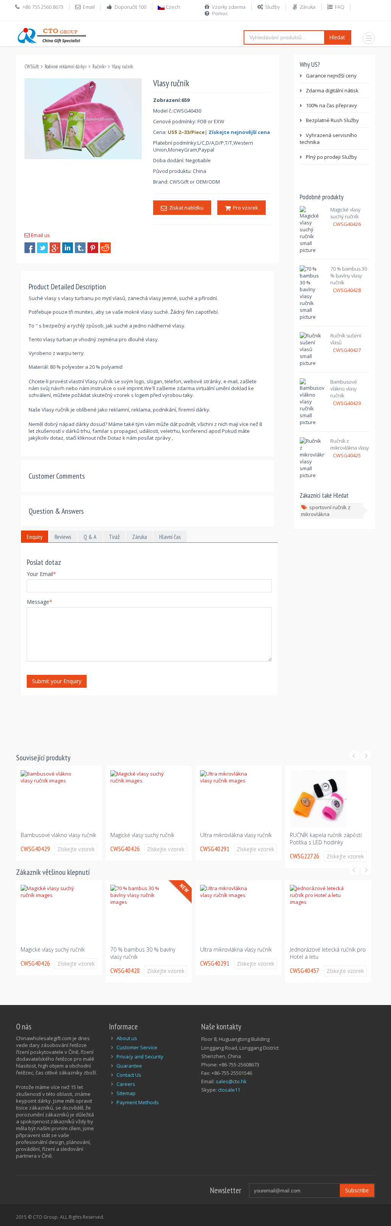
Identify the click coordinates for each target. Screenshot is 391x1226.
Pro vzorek (244, 207)
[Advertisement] (155, 719)
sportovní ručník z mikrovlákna (326, 511)
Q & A (90, 536)
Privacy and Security (139, 1056)
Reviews (63, 536)
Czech (172, 6)
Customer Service (136, 1047)
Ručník (98, 66)
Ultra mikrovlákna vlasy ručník (236, 835)
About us (126, 1038)
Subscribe (357, 1190)
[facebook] (29, 247)
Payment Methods (137, 1102)
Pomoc (220, 13)
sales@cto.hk (231, 1081)
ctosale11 (229, 1089)
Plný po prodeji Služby (331, 156)
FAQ (339, 6)
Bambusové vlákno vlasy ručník (343, 388)
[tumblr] (80, 247)
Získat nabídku (185, 207)
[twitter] (42, 247)
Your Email (41, 574)
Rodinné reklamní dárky (65, 66)
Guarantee (129, 1065)
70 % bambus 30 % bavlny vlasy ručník (348, 275)
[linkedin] (67, 247)
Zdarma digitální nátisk (332, 90)
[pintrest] (92, 247)
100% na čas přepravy (331, 105)
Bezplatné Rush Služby (332, 120)
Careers (125, 1084)
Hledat (337, 37)
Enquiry (34, 536)
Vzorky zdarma (229, 6)
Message (39, 601)
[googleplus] (55, 247)
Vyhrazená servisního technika (328, 138)
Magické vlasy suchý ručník (345, 213)
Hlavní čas (170, 536)
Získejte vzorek (76, 849)
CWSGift (31, 66)
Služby (272, 6)
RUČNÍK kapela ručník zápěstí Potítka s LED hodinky (326, 838)
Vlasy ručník (122, 66)
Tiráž (114, 536)
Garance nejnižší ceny (331, 75)
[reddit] (105, 247)
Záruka (307, 6)
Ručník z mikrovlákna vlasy (349, 444)
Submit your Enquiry (56, 681)
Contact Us (128, 1074)
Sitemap (126, 1093)
